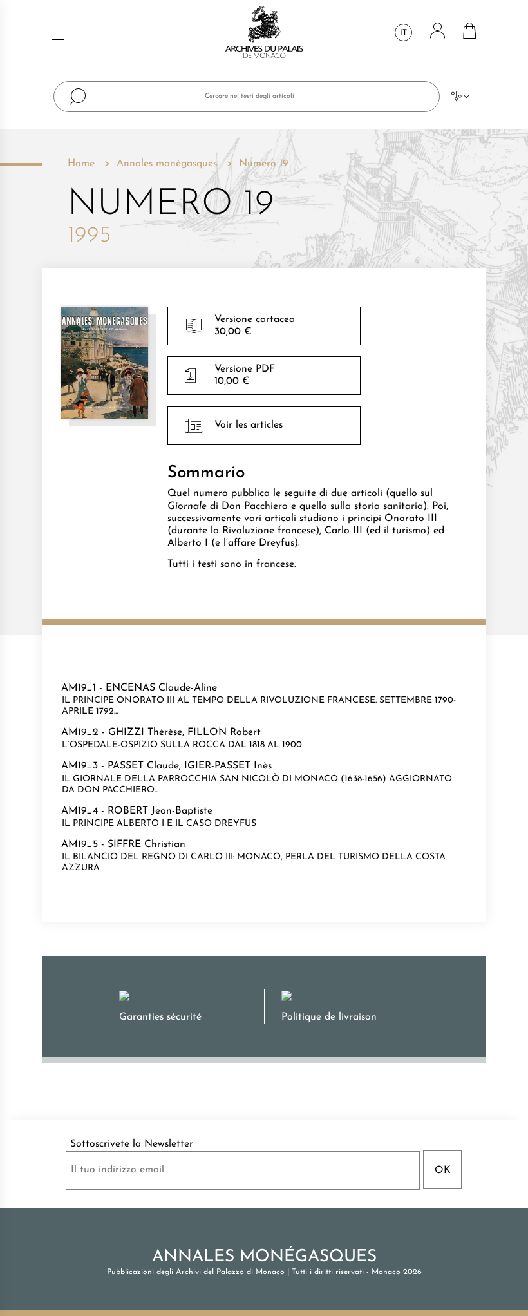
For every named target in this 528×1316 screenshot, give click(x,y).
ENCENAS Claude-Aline (161, 688)
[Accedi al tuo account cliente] (437, 32)
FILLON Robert (224, 732)
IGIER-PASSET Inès (228, 766)
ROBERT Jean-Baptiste (160, 811)
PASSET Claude (143, 766)
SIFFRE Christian (146, 844)
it (403, 33)
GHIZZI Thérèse (145, 732)
